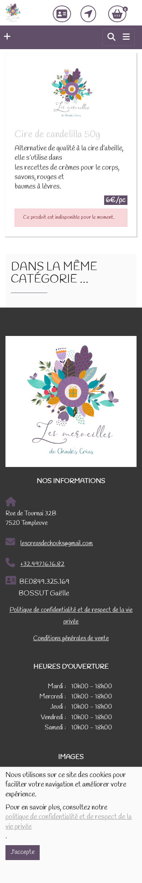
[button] (5, 37)
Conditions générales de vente (71, 638)
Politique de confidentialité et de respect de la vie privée (71, 616)
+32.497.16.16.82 (42, 564)
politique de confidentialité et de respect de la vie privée (68, 821)
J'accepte (23, 852)
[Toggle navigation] (126, 37)
